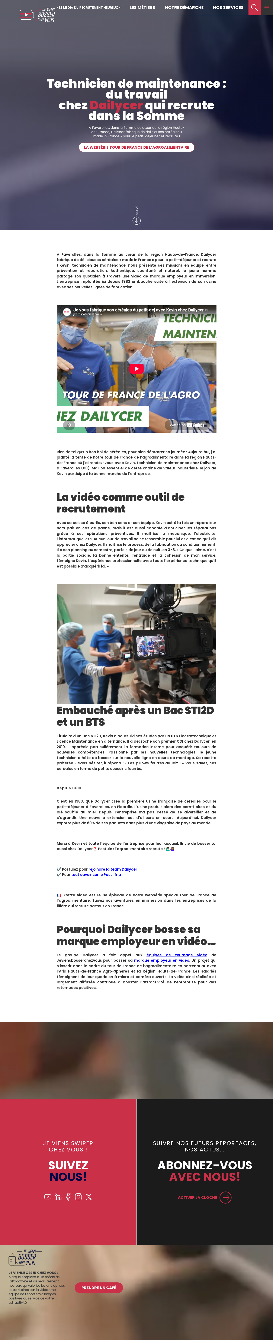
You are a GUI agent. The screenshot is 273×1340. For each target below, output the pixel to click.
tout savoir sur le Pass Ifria (96, 874)
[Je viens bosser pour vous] (25, 1264)
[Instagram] (78, 1199)
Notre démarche (184, 7)
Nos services (228, 7)
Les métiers (142, 7)
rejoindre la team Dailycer (113, 869)
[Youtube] (47, 1199)
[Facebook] (68, 1199)
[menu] (267, 7)
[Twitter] (88, 1199)
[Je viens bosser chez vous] (40, 15)
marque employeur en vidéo (161, 960)
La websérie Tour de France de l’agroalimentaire (136, 147)
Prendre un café (98, 1287)
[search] (254, 7)
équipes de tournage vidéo (177, 955)
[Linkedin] (58, 1199)
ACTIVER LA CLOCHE (197, 1197)
